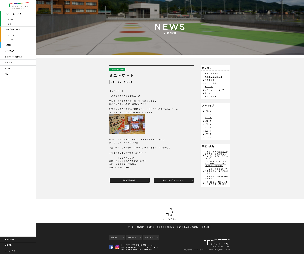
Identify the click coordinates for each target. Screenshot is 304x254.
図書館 (8, 45)
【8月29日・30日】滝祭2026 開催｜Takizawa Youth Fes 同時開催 (215, 163)
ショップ (11, 39)
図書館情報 (209, 80)
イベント (8, 62)
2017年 (208, 134)
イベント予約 (10, 251)
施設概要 (140, 227)
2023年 (208, 114)
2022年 (208, 117)
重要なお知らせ (211, 73)
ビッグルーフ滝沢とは (14, 56)
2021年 (208, 121)
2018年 (208, 131)
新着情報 (160, 227)
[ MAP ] (153, 245)
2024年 (208, 111)
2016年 (208, 137)
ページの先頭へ (170, 214)
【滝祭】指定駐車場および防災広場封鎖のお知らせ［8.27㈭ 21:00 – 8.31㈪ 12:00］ (216, 155)
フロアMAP (9, 50)
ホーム (131, 227)
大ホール (11, 19)
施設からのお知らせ (213, 77)
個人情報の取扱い (191, 227)
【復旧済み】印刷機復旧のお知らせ (216, 177)
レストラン (12, 34)
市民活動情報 (210, 96)
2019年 (208, 127)
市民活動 (170, 227)
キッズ (208, 93)
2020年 (208, 124)
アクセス (8, 68)
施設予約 (8, 245)
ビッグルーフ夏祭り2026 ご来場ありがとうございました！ (216, 171)
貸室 (9, 24)
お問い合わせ (10, 239)
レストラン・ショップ (122, 82)
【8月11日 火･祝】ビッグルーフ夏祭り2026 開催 (216, 183)
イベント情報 (210, 83)
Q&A (6, 74)
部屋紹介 (150, 227)
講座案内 (209, 86)
